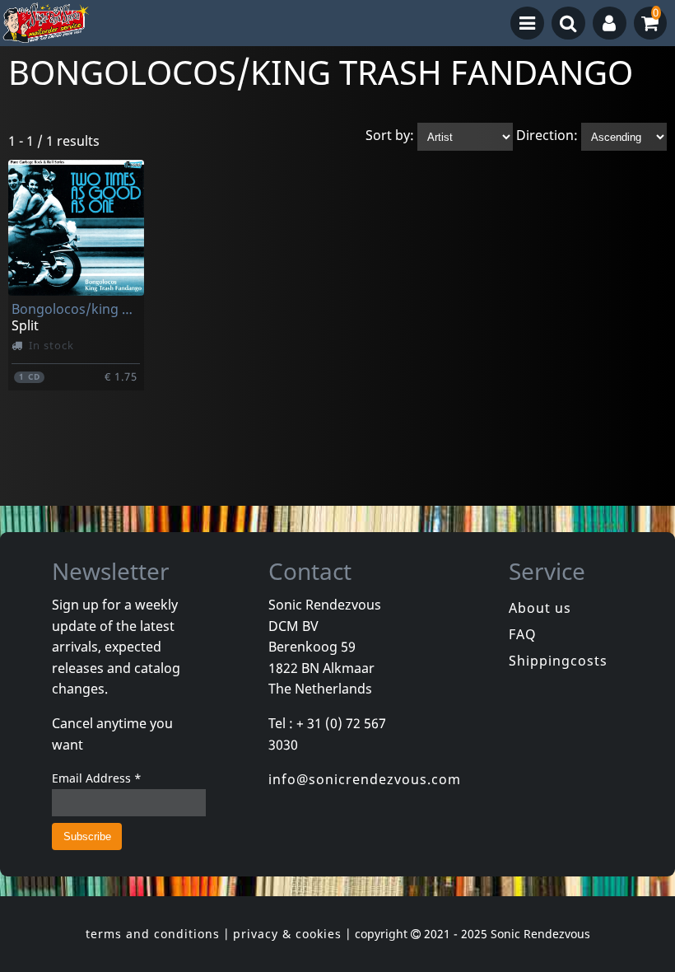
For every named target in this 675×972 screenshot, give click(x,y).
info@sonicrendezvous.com (364, 779)
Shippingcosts (558, 661)
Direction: (547, 136)
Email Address (97, 778)
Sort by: (389, 136)
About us (540, 608)
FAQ (523, 634)
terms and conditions (153, 934)
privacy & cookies (287, 934)
